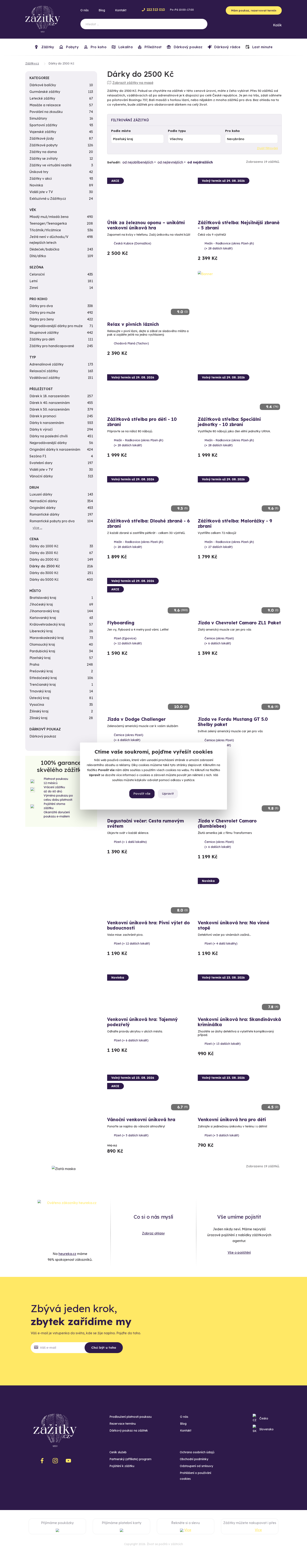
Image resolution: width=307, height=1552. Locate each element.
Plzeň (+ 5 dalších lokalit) (131, 1135)
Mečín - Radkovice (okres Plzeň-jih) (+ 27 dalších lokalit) (229, 544)
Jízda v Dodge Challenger (136, 719)
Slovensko (266, 1429)
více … (37, 528)
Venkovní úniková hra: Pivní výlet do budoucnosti (148, 925)
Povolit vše (141, 794)
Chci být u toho (103, 1348)
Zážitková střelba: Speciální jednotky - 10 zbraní (229, 421)
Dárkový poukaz (187, 47)
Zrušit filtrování (267, 148)
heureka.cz (67, 1254)
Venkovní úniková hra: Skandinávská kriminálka (239, 1022)
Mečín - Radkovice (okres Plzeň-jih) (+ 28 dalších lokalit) (229, 246)
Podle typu (177, 131)
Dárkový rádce (226, 47)
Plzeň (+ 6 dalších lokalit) (131, 1040)
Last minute (262, 47)
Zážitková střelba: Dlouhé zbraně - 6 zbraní (148, 523)
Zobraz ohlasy (153, 1233)
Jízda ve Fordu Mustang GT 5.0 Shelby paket (233, 721)
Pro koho (232, 131)
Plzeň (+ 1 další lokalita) (130, 842)
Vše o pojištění (239, 1252)
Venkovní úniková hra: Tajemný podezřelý (142, 1022)
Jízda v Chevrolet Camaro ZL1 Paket (239, 622)
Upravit (168, 794)
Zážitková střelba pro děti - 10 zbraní (142, 421)
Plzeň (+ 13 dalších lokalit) (222, 1044)
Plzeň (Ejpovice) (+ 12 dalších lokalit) (128, 640)
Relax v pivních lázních (133, 324)
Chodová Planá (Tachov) (131, 343)
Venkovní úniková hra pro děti (232, 1119)
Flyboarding (120, 622)
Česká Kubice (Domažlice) (132, 243)
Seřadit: (114, 162)
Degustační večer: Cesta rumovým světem (145, 823)
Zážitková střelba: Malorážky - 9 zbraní (235, 523)
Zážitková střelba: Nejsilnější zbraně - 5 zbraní (238, 225)
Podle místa (121, 131)
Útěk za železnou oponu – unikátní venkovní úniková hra (146, 225)
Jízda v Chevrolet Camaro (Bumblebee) (227, 823)
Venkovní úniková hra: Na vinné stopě (233, 925)
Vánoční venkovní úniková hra (141, 1119)
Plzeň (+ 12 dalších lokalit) (132, 943)
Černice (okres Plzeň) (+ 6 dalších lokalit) (219, 640)
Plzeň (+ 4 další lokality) (220, 943)
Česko (263, 1418)
